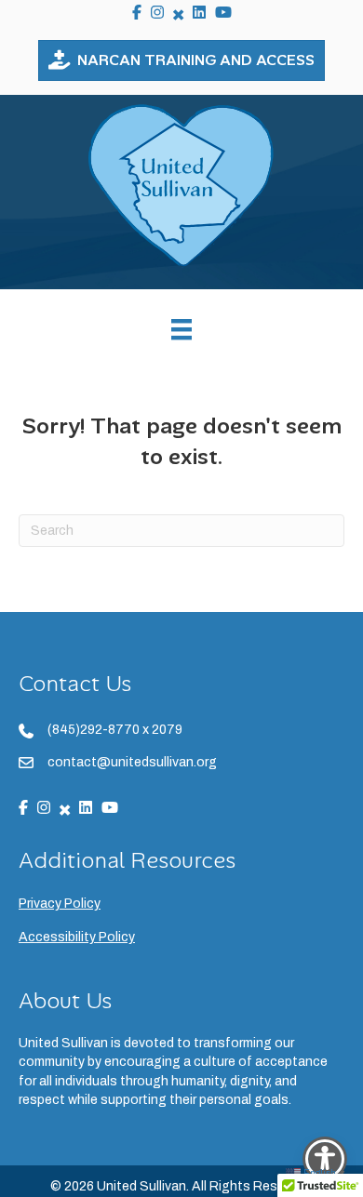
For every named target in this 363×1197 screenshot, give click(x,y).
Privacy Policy (60, 904)
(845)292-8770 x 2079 (114, 730)
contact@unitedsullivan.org (132, 762)
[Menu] (181, 329)
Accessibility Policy (77, 937)
